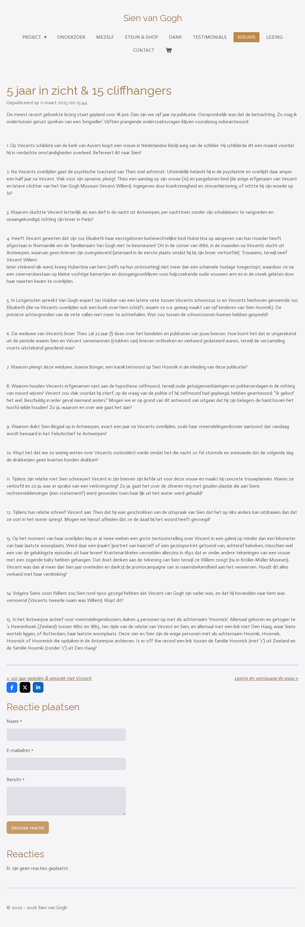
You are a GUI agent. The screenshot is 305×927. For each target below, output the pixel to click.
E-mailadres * (20, 750)
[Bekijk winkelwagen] (168, 50)
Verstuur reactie (27, 828)
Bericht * (15, 779)
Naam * (14, 721)
